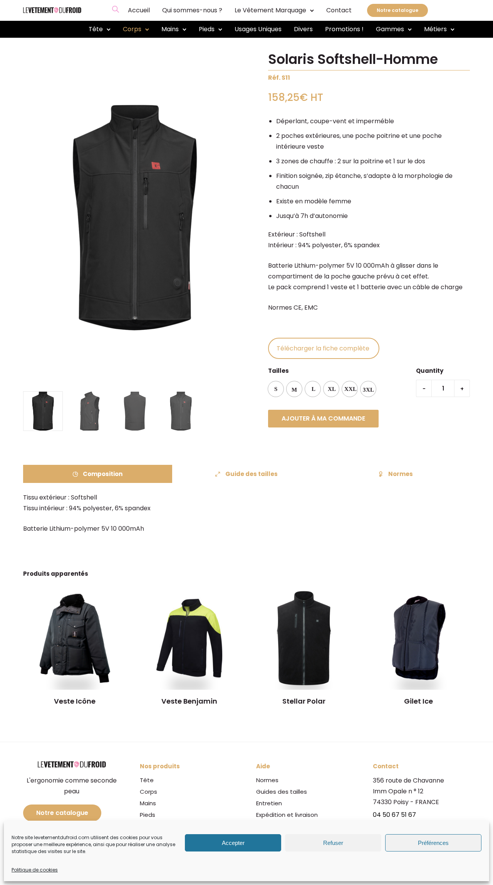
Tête (96, 29)
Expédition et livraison (287, 815)
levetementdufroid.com (61, 837)
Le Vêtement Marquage (270, 10)
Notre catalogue (397, 10)
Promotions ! (344, 29)
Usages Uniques (258, 29)
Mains (170, 29)
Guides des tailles (281, 792)
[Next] (241, 218)
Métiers (435, 29)
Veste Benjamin (189, 701)
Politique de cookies (35, 870)
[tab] (97, 474)
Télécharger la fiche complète (324, 348)
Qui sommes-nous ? (192, 10)
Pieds (207, 29)
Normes (400, 474)
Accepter (233, 843)
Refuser (333, 843)
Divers (303, 29)
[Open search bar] (115, 9)
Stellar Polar (303, 701)
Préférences (433, 843)
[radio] (275, 389)
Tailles (278, 371)
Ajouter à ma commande (323, 418)
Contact (339, 10)
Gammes (390, 29)
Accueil (139, 10)
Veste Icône (75, 701)
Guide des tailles (251, 474)
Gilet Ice (418, 701)
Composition (102, 474)
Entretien (269, 803)
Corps (132, 29)
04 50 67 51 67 (394, 814)
